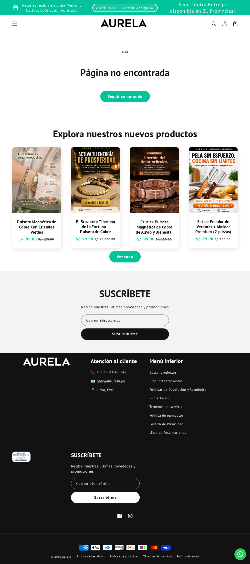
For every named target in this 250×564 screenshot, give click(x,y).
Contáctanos (159, 398)
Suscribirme (105, 497)
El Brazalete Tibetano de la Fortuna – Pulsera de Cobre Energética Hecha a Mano (95, 226)
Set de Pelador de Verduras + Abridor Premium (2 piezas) (213, 226)
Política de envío (188, 556)
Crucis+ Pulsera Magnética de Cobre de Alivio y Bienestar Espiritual (154, 227)
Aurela (66, 556)
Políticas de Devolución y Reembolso (178, 389)
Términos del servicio (166, 406)
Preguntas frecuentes (165, 381)
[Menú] (14, 23)
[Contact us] (240, 554)
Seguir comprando (125, 96)
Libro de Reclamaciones (167, 432)
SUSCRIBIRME (125, 333)
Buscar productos (163, 372)
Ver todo (125, 256)
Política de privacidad (124, 556)
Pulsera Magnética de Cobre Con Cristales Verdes (36, 227)
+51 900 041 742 (112, 371)
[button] (213, 23)
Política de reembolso (166, 415)
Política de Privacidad (166, 424)
